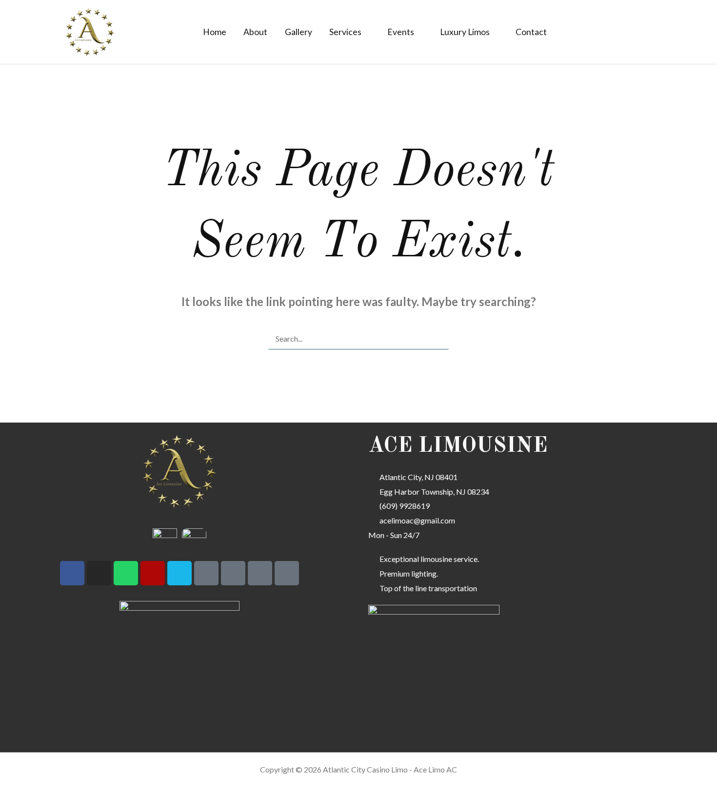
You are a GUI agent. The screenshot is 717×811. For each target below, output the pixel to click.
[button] (608, 32)
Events (400, 32)
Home (214, 32)
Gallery (298, 32)
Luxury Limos (465, 32)
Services (345, 32)
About (255, 32)
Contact (531, 32)
